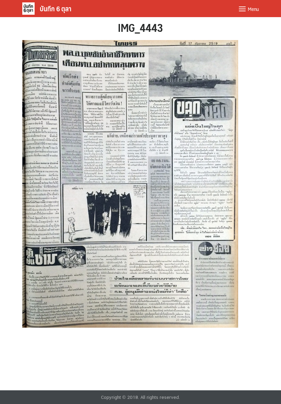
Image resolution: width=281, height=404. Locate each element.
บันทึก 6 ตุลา (55, 8)
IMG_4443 (140, 27)
